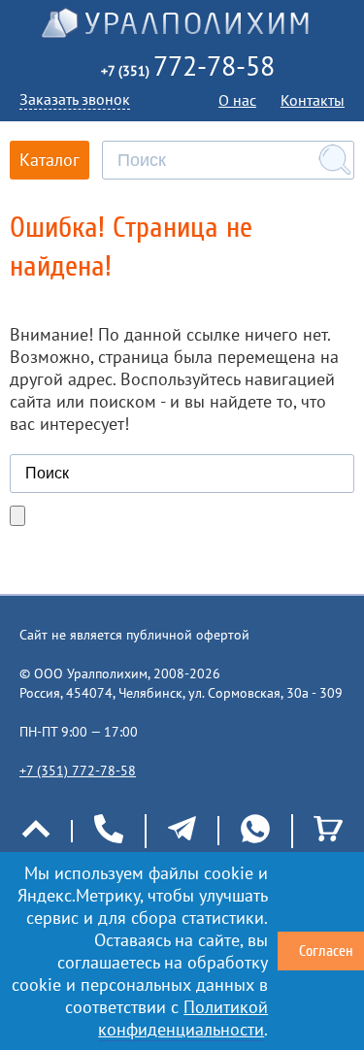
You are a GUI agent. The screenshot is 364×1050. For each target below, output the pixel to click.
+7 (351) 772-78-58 (77, 770)
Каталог (49, 159)
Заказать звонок (74, 99)
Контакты (313, 100)
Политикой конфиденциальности (183, 1018)
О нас (237, 100)
